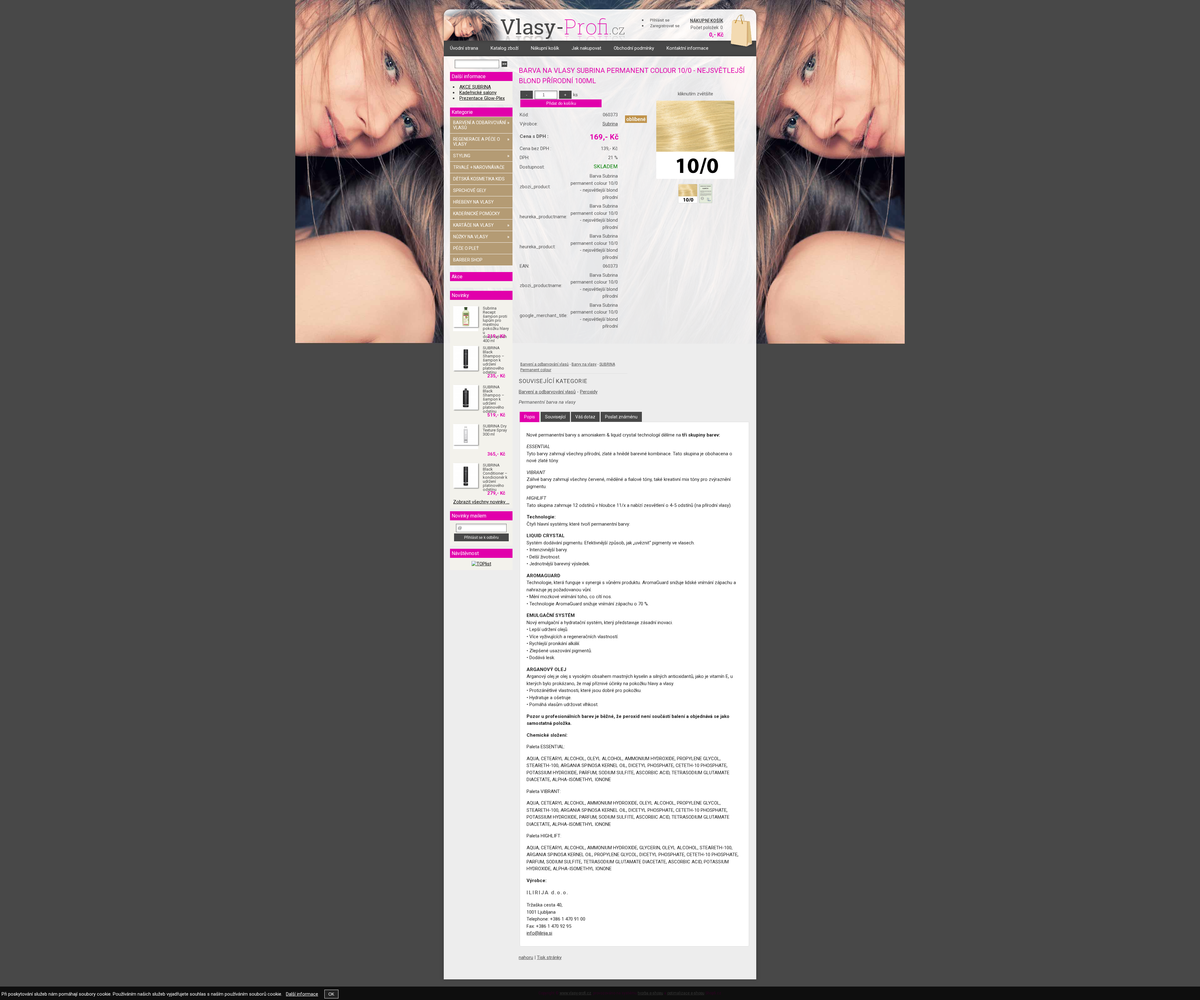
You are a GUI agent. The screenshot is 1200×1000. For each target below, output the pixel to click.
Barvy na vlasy (584, 364)
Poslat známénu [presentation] (621, 416)
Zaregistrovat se (664, 25)
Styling (481, 155)
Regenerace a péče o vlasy (481, 142)
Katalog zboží (504, 48)
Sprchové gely (469, 190)
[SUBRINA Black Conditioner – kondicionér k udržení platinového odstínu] (465, 475)
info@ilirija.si (539, 933)
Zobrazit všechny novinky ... (481, 502)
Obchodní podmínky (634, 48)
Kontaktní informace (687, 48)
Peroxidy (589, 392)
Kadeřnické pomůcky (476, 213)
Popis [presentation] (529, 416)
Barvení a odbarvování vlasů (544, 364)
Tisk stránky (549, 957)
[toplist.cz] (481, 564)
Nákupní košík (706, 20)
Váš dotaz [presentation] (585, 416)
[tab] (529, 417)
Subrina (610, 124)
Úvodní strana (464, 48)
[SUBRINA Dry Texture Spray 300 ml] (465, 435)
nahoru (526, 957)
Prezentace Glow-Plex (482, 98)
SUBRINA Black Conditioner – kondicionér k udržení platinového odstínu (495, 477)
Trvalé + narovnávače (479, 167)
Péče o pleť (466, 248)
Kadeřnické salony (478, 92)
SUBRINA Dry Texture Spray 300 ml (495, 430)
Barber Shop (467, 259)
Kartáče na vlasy (481, 225)
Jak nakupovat (586, 48)
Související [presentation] (555, 416)
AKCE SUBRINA (475, 87)
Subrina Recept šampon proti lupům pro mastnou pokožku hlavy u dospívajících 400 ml (496, 324)
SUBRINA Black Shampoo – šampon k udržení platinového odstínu (493, 360)
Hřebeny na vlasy (473, 202)
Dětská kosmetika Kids (479, 178)
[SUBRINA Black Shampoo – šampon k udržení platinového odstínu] (465, 358)
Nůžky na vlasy (481, 236)
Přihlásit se (659, 20)
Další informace (302, 994)
